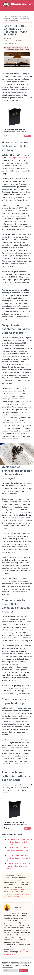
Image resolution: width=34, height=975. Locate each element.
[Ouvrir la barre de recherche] (32, 9)
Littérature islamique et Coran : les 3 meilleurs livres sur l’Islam (19, 866)
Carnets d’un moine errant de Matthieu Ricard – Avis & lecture (19, 842)
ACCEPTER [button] (23, 971)
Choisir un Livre (22, 4)
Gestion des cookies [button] (10, 971)
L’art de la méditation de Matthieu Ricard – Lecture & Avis (18, 858)
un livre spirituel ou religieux (18, 157)
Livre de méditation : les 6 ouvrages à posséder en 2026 (17, 850)
